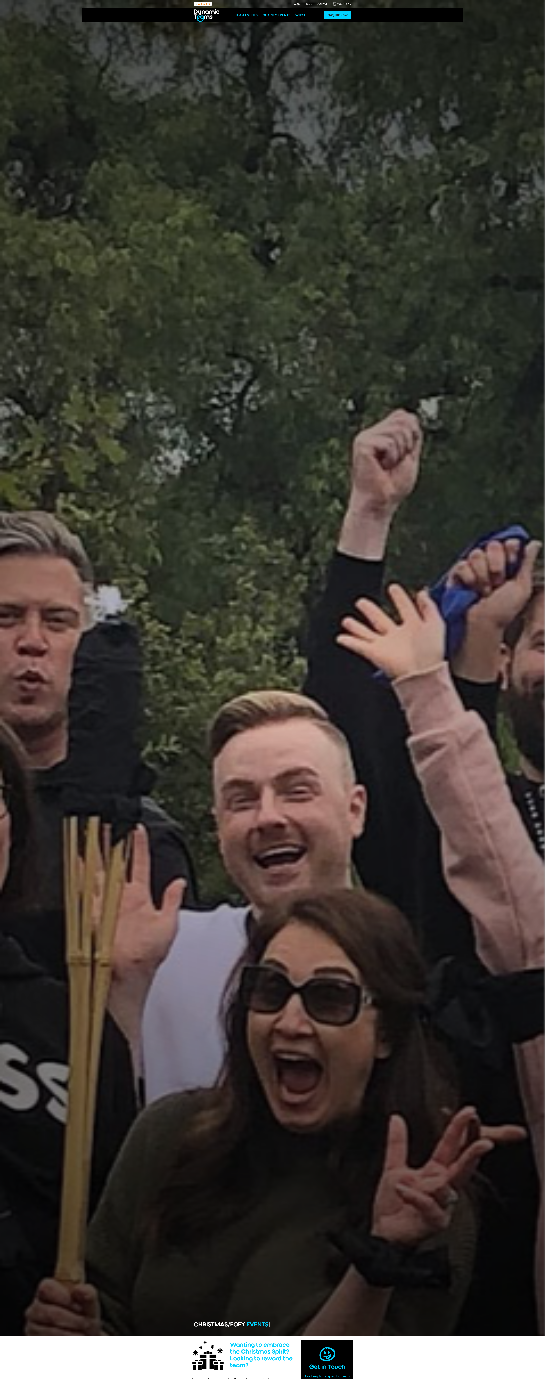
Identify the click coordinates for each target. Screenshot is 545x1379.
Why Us (301, 15)
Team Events (246, 15)
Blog (309, 4)
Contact (322, 4)
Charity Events (276, 15)
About (298, 4)
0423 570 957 (344, 4)
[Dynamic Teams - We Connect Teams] (206, 15)
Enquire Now (338, 15)
